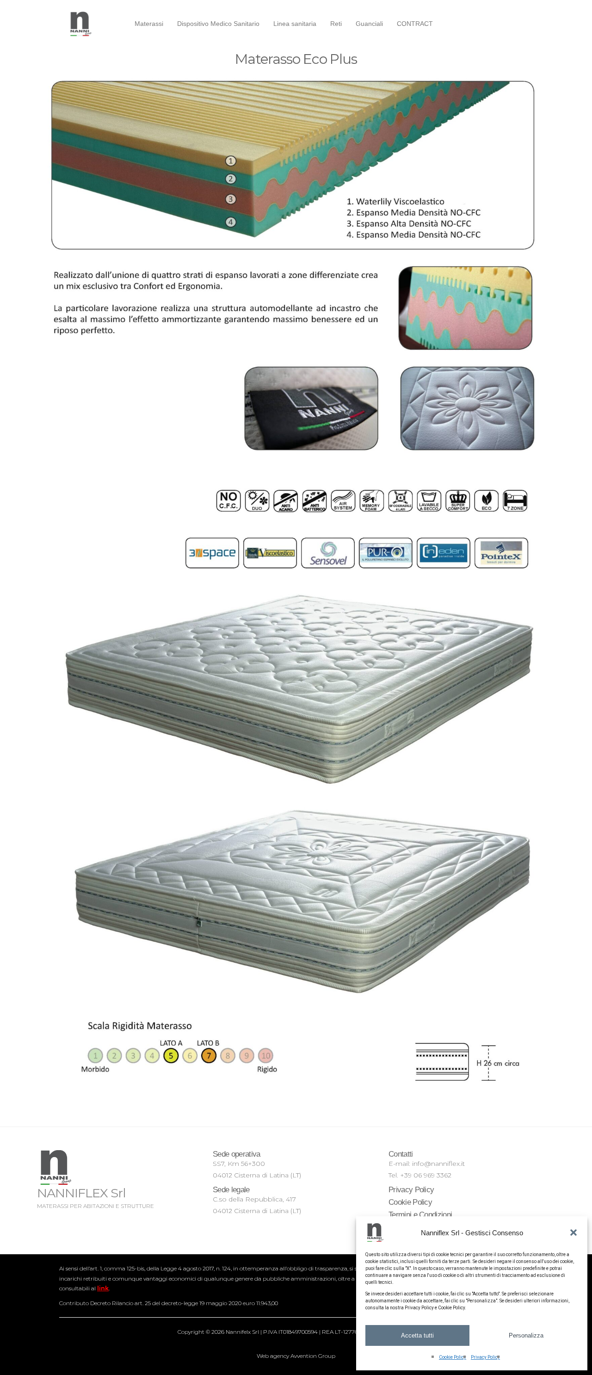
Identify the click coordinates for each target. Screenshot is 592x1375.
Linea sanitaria (294, 23)
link (103, 1288)
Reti (336, 23)
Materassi (149, 23)
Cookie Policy (452, 1357)
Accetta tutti (417, 1335)
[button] (573, 1232)
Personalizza (526, 1335)
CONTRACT (415, 23)
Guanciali (369, 23)
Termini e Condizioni (420, 1214)
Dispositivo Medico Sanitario (218, 23)
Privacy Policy (485, 1357)
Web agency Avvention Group (296, 1355)
